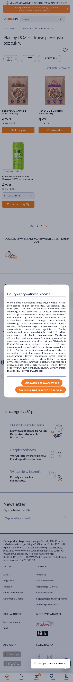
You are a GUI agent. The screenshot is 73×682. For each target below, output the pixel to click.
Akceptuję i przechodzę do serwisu (40, 389)
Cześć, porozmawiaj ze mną (50, 663)
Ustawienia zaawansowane (42, 382)
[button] (67, 660)
